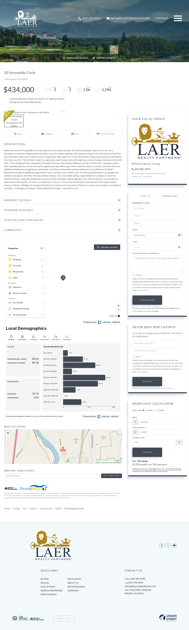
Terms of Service (147, 311)
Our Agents (147, 176)
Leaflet (97, 462)
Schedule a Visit (170, 196)
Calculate (147, 452)
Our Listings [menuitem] (48, 587)
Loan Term (137, 410)
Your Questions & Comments (145, 253)
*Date (134, 230)
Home (7, 509)
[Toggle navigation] (178, 18)
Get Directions (111, 476)
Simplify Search (105, 58)
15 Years (160, 410)
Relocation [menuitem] (74, 579)
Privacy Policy (142, 290)
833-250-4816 (91, 18)
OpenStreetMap (107, 462)
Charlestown (46, 509)
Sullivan (33, 509)
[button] (114, 49)
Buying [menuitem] (45, 579)
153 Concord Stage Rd (138, 592)
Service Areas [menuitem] (49, 594)
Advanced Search (77, 58)
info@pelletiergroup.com (130, 18)
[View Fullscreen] (8, 443)
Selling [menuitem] (45, 583)
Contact (161, 18)
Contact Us (136, 176)
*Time (134, 242)
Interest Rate (138, 438)
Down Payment (139, 428)
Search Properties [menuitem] (52, 591)
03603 (58, 509)
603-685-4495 (142, 169)
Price (134, 417)
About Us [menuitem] (73, 583)
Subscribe (147, 381)
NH (24, 509)
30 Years (149, 410)
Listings (16, 509)
